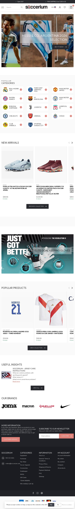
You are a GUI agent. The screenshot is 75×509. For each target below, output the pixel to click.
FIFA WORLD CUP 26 (26, 484)
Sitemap (41, 476)
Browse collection (36, 206)
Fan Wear (23, 462)
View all (36, 388)
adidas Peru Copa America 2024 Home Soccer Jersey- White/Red (49, 332)
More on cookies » (67, 505)
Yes (51, 505)
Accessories (24, 468)
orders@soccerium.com (13, 464)
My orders (61, 459)
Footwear (23, 459)
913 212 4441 (10, 458)
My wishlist (61, 462)
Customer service (10, 439)
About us (42, 455)
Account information (64, 455)
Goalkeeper (23, 471)
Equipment (23, 455)
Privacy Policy (43, 464)
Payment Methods (44, 470)
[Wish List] (65, 7)
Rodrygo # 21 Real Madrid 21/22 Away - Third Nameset (16, 332)
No (58, 505)
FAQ (40, 473)
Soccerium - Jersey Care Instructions (24, 369)
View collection (36, 348)
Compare (60, 465)
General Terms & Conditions (44, 460)
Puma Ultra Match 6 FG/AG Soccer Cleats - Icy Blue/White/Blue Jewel (17, 188)
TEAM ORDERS (25, 481)
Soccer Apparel (25, 465)
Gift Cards (23, 477)
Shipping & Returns (45, 467)
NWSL (22, 474)
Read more (16, 381)
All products (61, 468)
